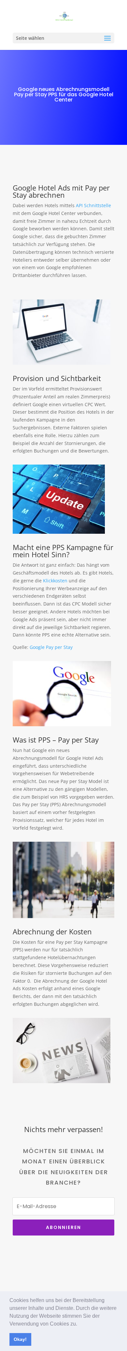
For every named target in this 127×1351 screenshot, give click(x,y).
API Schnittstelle (93, 205)
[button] (79, 1324)
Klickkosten (55, 580)
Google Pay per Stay (51, 647)
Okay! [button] (20, 1339)
